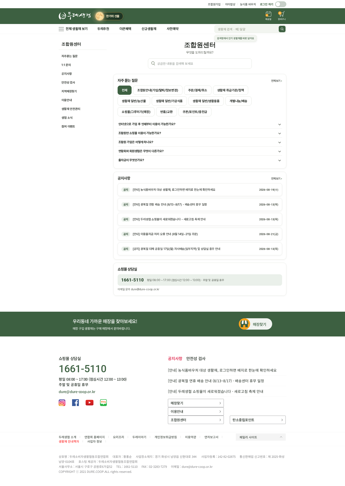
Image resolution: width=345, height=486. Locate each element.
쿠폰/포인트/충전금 (195, 112)
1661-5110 (132, 279)
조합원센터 (71, 44)
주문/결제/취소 (197, 90)
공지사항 (66, 74)
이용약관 (190, 437)
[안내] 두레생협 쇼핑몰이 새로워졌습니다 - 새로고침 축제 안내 (215, 391)
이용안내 (66, 100)
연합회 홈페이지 (94, 437)
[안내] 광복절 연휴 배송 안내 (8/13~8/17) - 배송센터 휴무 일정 (216, 380)
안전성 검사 (68, 82)
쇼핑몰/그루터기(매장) (136, 112)
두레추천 (103, 29)
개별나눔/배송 (238, 101)
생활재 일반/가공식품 (169, 101)
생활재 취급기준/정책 (230, 90)
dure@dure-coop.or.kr (145, 289)
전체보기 (276, 80)
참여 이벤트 (68, 126)
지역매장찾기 (69, 91)
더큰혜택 (125, 29)
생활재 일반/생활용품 (206, 101)
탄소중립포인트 (243, 419)
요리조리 (118, 437)
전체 (124, 90)
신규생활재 (149, 29)
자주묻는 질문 (69, 56)
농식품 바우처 (248, 4)
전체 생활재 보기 (77, 29)
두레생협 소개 (67, 437)
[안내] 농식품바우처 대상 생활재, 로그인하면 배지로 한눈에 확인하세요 (222, 370)
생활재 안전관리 (70, 109)
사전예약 (172, 29)
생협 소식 (66, 118)
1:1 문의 (66, 65)
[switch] (280, 4)
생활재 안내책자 (69, 441)
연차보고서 (211, 437)
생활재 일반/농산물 (134, 101)
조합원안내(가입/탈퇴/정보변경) (157, 90)
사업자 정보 (94, 441)
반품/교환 (166, 112)
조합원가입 (214, 4)
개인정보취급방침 (166, 437)
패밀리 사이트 (248, 437)
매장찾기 (177, 402)
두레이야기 (139, 437)
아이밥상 (230, 4)
